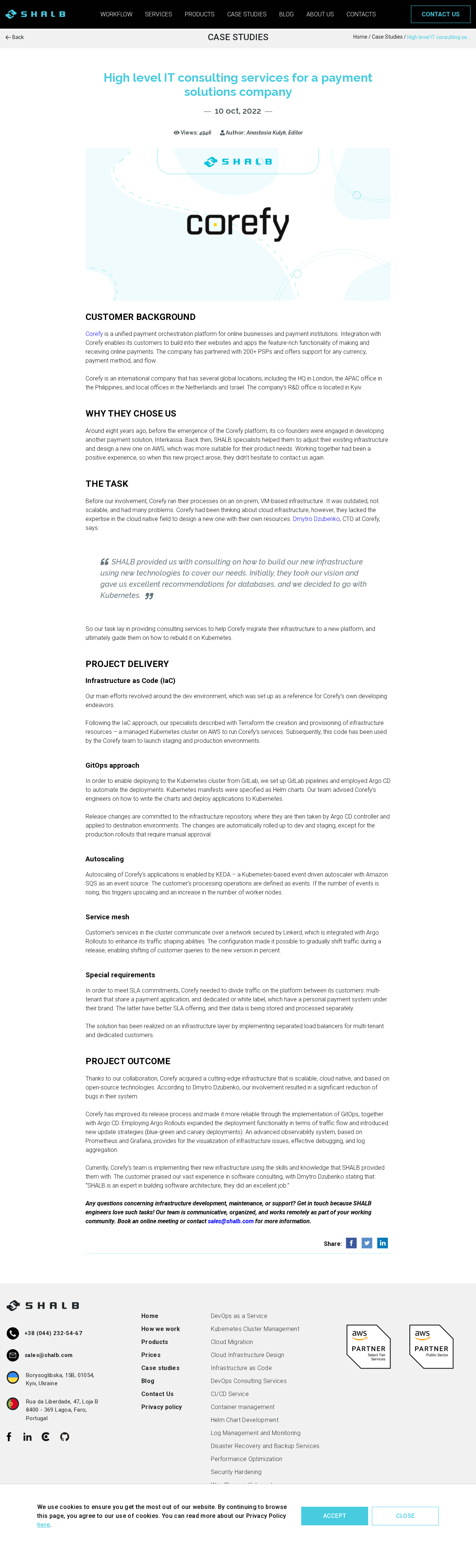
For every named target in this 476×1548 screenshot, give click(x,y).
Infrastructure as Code (241, 1367)
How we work (160, 1328)
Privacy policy (161, 1407)
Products (200, 14)
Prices (151, 1354)
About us (320, 14)
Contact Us (157, 1394)
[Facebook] (8, 1436)
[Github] (64, 1436)
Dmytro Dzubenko (316, 518)
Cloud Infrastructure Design (247, 1354)
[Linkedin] (27, 1436)
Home (149, 1315)
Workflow (116, 14)
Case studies (247, 14)
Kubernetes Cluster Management (255, 1328)
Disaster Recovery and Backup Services (265, 1446)
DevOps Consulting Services (249, 1381)
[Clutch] (46, 1436)
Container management (242, 1407)
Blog (286, 14)
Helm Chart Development (245, 1420)
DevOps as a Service (239, 1315)
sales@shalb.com (231, 1221)
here (43, 1524)
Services (158, 14)
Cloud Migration (232, 1341)
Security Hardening (236, 1472)
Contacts (361, 14)
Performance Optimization (247, 1459)
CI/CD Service (230, 1394)
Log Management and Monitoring (255, 1433)
